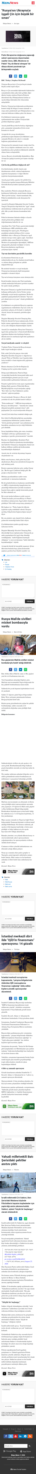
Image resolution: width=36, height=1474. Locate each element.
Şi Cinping (8, 569)
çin (6, 562)
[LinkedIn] (20, 76)
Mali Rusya (8, 882)
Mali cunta (8, 886)
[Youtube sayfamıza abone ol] (15, 1436)
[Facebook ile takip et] (6, 1436)
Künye (13, 1429)
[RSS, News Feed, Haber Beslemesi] (30, 1436)
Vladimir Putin (9, 567)
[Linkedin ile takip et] (20, 1436)
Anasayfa (5, 1429)
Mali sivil (7, 884)
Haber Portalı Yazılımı (19, 1469)
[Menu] (33, 2)
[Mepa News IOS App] (26, 1451)
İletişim (19, 1429)
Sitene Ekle (18, 1431)
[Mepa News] (9, 3)
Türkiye (16, 949)
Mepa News (7, 23)
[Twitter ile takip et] (10, 1436)
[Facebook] (10, 76)
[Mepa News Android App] (9, 1451)
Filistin (16, 1170)
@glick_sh (15, 1254)
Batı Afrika (18, 632)
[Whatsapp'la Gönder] (25, 76)
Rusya (7, 564)
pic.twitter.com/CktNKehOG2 (15, 1259)
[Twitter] (15, 76)
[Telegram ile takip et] (25, 1436)
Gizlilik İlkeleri (28, 1429)
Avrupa (16, 23)
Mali (6, 880)
